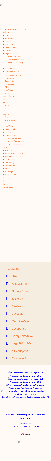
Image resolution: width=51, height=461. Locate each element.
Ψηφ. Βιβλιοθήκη (22, 343)
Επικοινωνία (8, 105)
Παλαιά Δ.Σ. (9, 78)
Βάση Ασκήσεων (14, 56)
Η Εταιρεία (9, 69)
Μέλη (7, 87)
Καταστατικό (10, 84)
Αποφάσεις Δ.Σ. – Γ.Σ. (13, 75)
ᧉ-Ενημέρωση (10, 93)
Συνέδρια (9, 44)
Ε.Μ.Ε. (5, 66)
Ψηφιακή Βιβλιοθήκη (16, 59)
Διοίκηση (17, 298)
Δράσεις (6, 32)
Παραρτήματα (8, 96)
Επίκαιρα (13, 268)
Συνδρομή (9, 90)
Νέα (6, 35)
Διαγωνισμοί (10, 38)
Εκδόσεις (8, 50)
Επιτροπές (9, 81)
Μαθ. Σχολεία (10, 47)
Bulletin (5, 102)
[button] (25, 110)
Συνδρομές (19, 328)
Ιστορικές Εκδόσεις (15, 62)
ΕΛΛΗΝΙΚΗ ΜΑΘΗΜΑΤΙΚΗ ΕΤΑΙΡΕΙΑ (13, 29)
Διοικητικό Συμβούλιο (14, 72)
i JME (4, 99)
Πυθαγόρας (9, 41)
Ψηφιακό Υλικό (11, 53)
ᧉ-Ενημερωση (20, 351)
